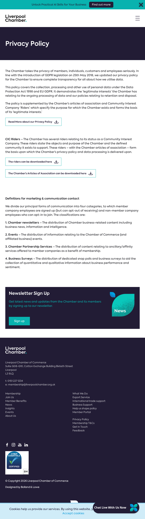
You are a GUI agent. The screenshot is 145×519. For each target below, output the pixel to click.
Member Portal (81, 412)
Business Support (82, 404)
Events (9, 412)
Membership (13, 393)
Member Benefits (15, 401)
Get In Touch (80, 426)
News (8, 404)
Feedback (78, 430)
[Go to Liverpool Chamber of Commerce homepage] (16, 18)
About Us (10, 415)
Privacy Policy (80, 419)
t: (14, 380)
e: (30, 384)
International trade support (88, 401)
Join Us (9, 397)
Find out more (101, 4)
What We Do (80, 393)
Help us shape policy (84, 408)
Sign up (19, 321)
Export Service (81, 397)
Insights (9, 408)
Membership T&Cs (83, 423)
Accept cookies (73, 513)
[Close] (141, 4)
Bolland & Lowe (30, 487)
